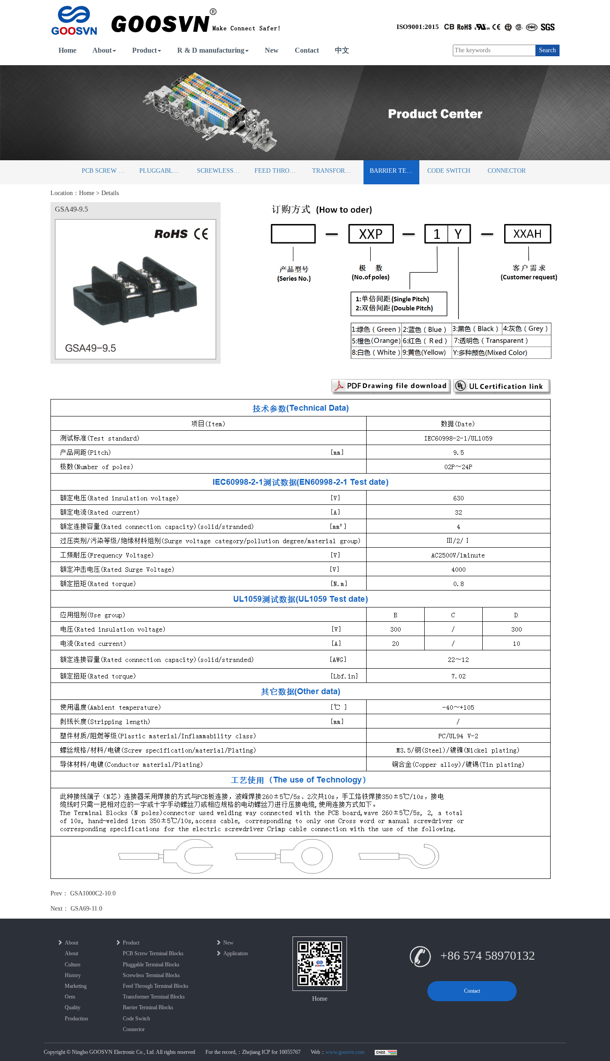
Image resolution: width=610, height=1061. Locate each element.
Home (67, 50)
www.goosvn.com (345, 1052)
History (73, 975)
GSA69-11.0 (86, 908)
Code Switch (448, 170)
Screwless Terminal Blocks (222, 170)
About (102, 50)
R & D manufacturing (210, 50)
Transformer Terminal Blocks (337, 170)
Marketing (76, 986)
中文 (342, 50)
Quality (72, 1007)
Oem (70, 997)
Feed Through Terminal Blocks (279, 170)
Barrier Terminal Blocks (394, 170)
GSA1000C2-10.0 (93, 893)
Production (76, 1018)
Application (235, 953)
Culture (72, 964)
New (272, 50)
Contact (307, 50)
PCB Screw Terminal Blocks (106, 170)
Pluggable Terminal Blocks (164, 170)
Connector (507, 170)
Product (144, 50)
